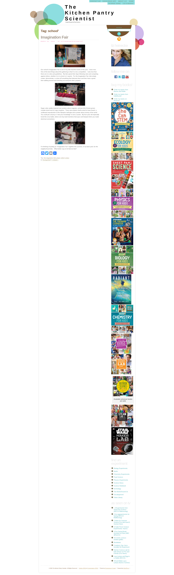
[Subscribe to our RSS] (119, 39)
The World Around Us (121, 491)
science (67, 158)
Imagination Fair (54, 37)
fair (45, 158)
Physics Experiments (121, 480)
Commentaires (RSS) (93, 568)
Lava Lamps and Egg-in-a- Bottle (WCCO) (122, 557)
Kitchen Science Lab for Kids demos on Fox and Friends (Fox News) (121, 551)
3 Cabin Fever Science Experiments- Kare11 (121, 527)
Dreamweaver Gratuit (110, 568)
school (63, 158)
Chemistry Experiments (121, 474)
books (116, 471)
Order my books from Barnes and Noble (121, 90)
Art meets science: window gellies (120, 538)
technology (117, 489)
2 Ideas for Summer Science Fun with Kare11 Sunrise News (122, 522)
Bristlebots (117, 542)
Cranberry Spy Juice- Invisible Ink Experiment (121, 546)
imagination (49, 158)
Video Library (118, 497)
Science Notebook (120, 486)
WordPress (126, 568)
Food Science (118, 477)
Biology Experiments (120, 468)
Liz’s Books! (128, 3)
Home (131, 1)
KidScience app (109, 1)
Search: (119, 27)
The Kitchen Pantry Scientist (90, 12)
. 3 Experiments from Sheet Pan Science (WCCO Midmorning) (121, 509)
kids (55, 158)
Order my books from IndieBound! (121, 95)
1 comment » (55, 160)
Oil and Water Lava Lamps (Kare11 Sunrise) (122, 561)
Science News (118, 483)
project (58, 158)
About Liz (122, 1)
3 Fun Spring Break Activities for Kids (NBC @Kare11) (121, 533)
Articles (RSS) (82, 568)
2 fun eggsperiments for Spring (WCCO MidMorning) (121, 515)
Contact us (95, 1)
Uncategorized (47, 160)
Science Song (115, 3)
